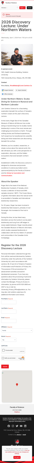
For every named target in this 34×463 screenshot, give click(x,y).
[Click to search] (17, 7)
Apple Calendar (22, 90)
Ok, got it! (17, 457)
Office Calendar (8, 94)
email (24, 434)
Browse (4, 7)
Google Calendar (8, 90)
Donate (29, 7)
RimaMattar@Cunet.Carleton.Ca (21, 85)
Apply (21, 7)
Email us (17, 412)
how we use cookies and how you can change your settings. (17, 452)
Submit (5, 366)
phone (19, 434)
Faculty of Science (11, 3)
